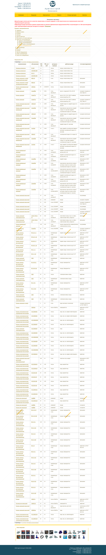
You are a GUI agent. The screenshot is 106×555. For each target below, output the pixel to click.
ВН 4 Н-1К (33, 428)
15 (36, 61)
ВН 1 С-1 (33, 249)
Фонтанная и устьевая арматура (24, 38)
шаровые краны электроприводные (26, 44)
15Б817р (33, 499)
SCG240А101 (34, 389)
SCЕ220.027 (34, 377)
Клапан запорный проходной (22, 195)
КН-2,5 (32, 73)
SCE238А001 (34, 311)
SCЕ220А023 (34, 368)
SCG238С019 (34, 518)
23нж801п (33, 228)
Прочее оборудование (22, 52)
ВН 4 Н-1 (33, 422)
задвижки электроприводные (25, 40)
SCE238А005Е (34, 350)
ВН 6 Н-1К (33, 457)
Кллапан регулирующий (21, 503)
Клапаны (19, 33)
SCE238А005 (34, 345)
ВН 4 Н (33, 445)
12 (32, 61)
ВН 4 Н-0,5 (33, 410)
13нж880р (33, 91)
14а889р (33, 398)
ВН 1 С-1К (33, 254)
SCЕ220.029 (34, 381)
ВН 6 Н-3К (33, 469)
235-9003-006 (34, 75)
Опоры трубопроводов (22, 53)
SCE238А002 (34, 316)
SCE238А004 (34, 333)
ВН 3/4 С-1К (34, 245)
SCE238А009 (34, 341)
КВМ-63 (33, 82)
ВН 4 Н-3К (33, 439)
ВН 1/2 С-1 (33, 232)
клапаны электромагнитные (24, 45)
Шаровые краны (20, 31)
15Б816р (33, 307)
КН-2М (32, 68)
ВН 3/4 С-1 (33, 241)
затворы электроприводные (24, 42)
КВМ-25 (33, 78)
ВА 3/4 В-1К (34, 268)
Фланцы (18, 50)
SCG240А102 (34, 394)
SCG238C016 (34, 514)
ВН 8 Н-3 (33, 487)
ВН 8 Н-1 (33, 475)
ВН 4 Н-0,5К (34, 416)
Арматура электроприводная (23, 39)
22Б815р (33, 86)
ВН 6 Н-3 (33, 463)
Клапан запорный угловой (22, 303)
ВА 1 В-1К (33, 288)
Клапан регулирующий (21, 398)
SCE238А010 (34, 354)
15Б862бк (33, 510)
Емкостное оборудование (23, 55)
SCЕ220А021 (34, 364)
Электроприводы (21, 47)
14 (35, 61)
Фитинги (18, 49)
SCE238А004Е (34, 337)
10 (29, 61)
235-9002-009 (34, 70)
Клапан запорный (20, 91)
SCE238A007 (34, 328)
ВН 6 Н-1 (33, 451)
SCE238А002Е (34, 320)
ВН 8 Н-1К (33, 481)
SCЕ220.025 (34, 372)
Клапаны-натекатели (21, 68)
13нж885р (33, 159)
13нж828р (33, 108)
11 (30, 61)
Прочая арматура (21, 36)
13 (33, 61)
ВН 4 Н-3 (33, 434)
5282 (32, 258)
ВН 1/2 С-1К (34, 237)
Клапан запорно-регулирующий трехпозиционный (20, 264)
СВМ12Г (33, 134)
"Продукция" (48, 26)
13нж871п (33, 95)
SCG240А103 (34, 400)
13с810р (33, 128)
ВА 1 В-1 (33, 282)
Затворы (19, 34)
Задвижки (19, 30)
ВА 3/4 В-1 (33, 262)
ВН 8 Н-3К (33, 493)
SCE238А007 (34, 324)
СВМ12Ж (33, 103)
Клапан (17, 307)
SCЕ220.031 (34, 385)
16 (37, 61)
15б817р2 (33, 503)
